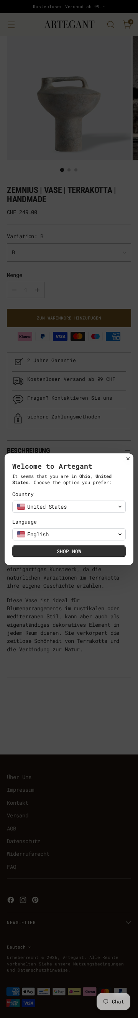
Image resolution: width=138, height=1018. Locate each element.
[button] (69, 507)
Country (23, 494)
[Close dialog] (128, 459)
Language (24, 522)
